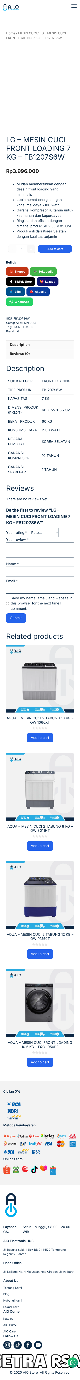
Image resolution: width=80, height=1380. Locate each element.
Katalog (8, 1318)
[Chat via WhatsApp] (73, 1362)
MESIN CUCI (27, 33)
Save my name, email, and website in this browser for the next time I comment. (41, 603)
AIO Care (9, 1331)
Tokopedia (46, 271)
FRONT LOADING (24, 327)
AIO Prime (10, 1325)
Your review (17, 540)
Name (12, 564)
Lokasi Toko (11, 1307)
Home (10, 33)
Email (12, 581)
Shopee (20, 271)
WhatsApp (22, 301)
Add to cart (55, 249)
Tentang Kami (12, 1287)
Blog (6, 1294)
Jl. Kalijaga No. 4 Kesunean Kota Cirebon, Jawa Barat (38, 1271)
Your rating (16, 533)
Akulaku (40, 291)
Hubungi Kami (12, 1300)
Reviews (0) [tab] (20, 354)
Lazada (50, 281)
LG (17, 331)
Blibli (18, 291)
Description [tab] (20, 345)
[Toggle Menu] (74, 6)
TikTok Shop (23, 281)
